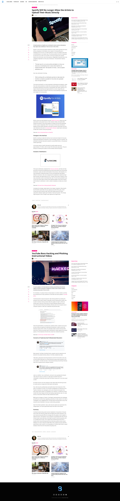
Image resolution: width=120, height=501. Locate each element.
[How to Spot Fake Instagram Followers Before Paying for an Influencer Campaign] (41, 219)
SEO (26, 1)
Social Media (9, 1)
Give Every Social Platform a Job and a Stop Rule (78, 31)
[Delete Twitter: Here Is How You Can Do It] (74, 330)
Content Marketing (32, 1)
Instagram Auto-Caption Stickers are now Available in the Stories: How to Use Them (79, 315)
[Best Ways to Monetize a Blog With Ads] (41, 236)
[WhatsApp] (29, 59)
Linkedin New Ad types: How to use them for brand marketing (78, 71)
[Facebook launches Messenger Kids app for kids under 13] (74, 324)
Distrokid (56, 168)
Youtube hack (53, 431)
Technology (16, 1)
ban (32, 431)
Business (22, 1)
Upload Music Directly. (44, 200)
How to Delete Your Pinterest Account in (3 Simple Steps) (82, 84)
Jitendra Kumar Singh (65, 497)
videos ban (48, 431)
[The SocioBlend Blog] (2, 2)
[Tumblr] (29, 57)
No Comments (45, 15)
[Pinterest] (29, 55)
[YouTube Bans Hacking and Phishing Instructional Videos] (50, 273)
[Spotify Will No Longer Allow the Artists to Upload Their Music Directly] (50, 29)
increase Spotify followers (51, 128)
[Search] (118, 2)
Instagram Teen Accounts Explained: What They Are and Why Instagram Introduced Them (58, 226)
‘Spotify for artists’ (55, 120)
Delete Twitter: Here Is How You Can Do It (82, 329)
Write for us (41, 1)
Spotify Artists (38, 200)
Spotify (33, 200)
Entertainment (73, 47)
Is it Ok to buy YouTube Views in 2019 (45, 334)
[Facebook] (29, 48)
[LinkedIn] (29, 52)
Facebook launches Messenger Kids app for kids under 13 (82, 324)
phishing (44, 431)
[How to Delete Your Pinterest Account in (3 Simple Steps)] (74, 84)
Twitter (72, 55)
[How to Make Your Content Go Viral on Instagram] (74, 79)
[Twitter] (29, 50)
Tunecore (52, 168)
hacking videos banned (38, 431)
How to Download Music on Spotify (45, 132)
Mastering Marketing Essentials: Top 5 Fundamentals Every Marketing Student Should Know (82, 90)
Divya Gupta (74, 73)
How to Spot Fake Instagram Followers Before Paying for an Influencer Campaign (40, 226)
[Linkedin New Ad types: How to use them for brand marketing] (79, 63)
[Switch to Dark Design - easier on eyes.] (116, 1)
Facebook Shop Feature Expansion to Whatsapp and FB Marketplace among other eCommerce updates (82, 335)
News (72, 49)
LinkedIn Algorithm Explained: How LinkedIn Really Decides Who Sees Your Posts (59, 243)
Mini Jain (36, 15)
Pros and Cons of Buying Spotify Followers (47, 185)
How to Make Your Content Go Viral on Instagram (82, 79)
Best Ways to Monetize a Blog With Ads (40, 241)
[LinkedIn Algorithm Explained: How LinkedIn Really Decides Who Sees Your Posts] (60, 236)
